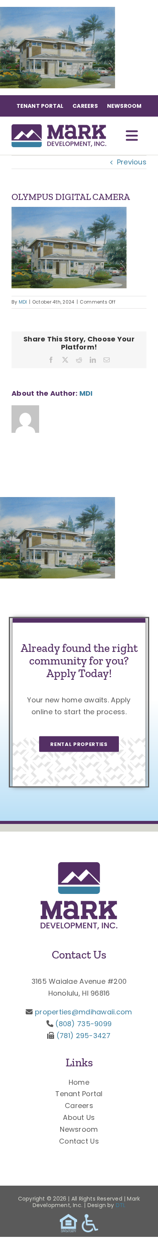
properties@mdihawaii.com (83, 1012)
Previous (131, 162)
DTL (121, 1205)
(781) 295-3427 (83, 1035)
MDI (23, 302)
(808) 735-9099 (83, 1024)
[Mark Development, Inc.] (79, 865)
